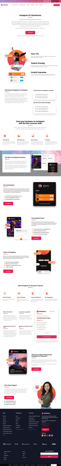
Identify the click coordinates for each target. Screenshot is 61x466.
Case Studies (6, 455)
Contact (24, 451)
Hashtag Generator (32, 419)
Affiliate (5, 459)
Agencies (4, 416)
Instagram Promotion (6, 427)
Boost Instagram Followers (7, 433)
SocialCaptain (18, 425)
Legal (23, 455)
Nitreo (17, 416)
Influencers (5, 421)
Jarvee (17, 421)
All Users (4, 435)
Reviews (5, 457)
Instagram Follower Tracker (33, 425)
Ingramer (17, 419)
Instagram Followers (7, 451)
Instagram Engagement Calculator (34, 416)
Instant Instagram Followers (7, 431)
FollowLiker (18, 427)
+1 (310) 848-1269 (45, 425)
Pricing (5, 453)
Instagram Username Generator (34, 421)
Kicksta (17, 423)
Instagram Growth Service (7, 425)
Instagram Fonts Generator (33, 423)
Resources (30, 427)
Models (4, 423)
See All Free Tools (32, 429)
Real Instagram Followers (7, 429)
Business (4, 419)
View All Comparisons (20, 429)
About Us (24, 453)
